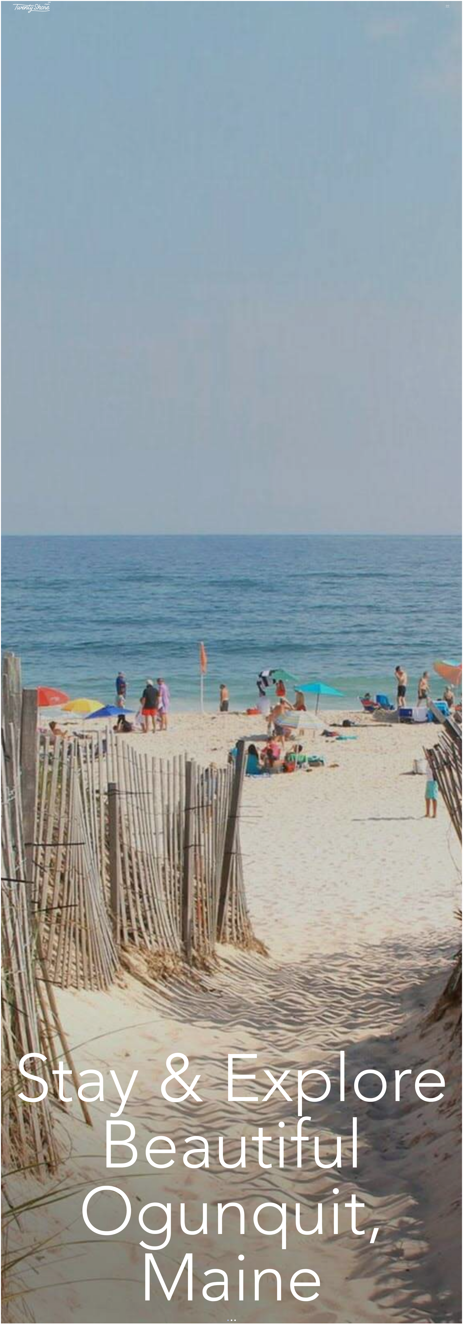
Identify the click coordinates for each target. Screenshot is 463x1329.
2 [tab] (231, 1320)
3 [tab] (235, 1320)
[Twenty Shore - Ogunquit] (32, 7)
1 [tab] (228, 1320)
